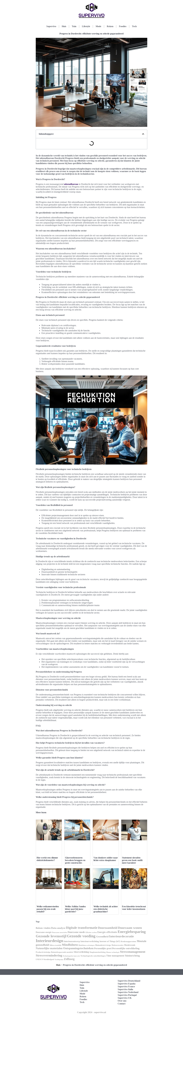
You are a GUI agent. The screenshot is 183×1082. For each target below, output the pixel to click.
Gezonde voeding (81, 936)
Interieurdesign (49, 940)
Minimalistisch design (103, 945)
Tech (134, 26)
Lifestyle (86, 26)
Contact (121, 1003)
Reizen (110, 26)
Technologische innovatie (71, 956)
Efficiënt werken (91, 932)
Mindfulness (70, 944)
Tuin (74, 26)
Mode (98, 26)
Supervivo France (126, 986)
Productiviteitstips (43, 952)
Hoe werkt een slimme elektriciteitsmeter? (47, 858)
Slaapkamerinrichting (97, 952)
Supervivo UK (125, 998)
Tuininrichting (132, 955)
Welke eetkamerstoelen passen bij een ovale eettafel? (48, 909)
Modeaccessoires (118, 945)
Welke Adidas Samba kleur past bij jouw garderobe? (75, 909)
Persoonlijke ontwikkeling (126, 948)
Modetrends (129, 945)
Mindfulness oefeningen (86, 945)
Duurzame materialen (59, 932)
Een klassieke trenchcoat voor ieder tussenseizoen (134, 907)
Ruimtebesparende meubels (62, 952)
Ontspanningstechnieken (78, 948)
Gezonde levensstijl (51, 936)
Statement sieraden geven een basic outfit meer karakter (132, 860)
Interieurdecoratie (121, 936)
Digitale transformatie (81, 927)
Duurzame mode (76, 932)
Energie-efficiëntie (107, 932)
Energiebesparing (132, 932)
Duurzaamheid (107, 927)
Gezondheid (102, 936)
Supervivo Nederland (128, 992)
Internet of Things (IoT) (110, 941)
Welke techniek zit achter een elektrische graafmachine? (106, 909)
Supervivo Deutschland (129, 981)
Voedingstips (59, 959)
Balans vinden (43, 928)
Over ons (122, 1001)
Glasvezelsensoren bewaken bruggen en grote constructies (75, 860)
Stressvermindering (49, 955)
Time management (115, 955)
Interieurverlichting (89, 941)
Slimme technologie (112, 952)
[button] (143, 134)
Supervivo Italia (125, 989)
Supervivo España (126, 983)
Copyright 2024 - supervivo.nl (91, 1012)
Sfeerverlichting (81, 952)
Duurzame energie (43, 932)
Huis (64, 26)
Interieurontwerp (72, 941)
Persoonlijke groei (103, 948)
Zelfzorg (69, 959)
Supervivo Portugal (127, 995)
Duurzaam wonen (130, 927)
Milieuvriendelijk (55, 945)
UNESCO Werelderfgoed (45, 959)
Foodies (122, 26)
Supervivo (51, 26)
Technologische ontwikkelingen (93, 956)
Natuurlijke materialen (49, 948)
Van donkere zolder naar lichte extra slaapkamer (106, 858)
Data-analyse (58, 927)
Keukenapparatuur (128, 941)
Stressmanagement (132, 951)
